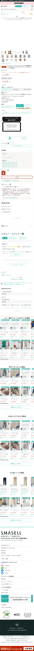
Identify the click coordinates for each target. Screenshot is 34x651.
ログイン (27, 6)
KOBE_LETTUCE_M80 (12, 125)
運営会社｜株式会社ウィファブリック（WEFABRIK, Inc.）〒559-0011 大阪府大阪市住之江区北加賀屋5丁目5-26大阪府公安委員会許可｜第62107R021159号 (17, 638)
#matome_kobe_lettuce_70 (9, 165)
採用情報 (3, 553)
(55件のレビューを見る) (17, 279)
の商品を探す (11, 180)
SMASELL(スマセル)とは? (8, 548)
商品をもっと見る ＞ (17, 407)
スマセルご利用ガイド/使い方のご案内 (11, 555)
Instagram (7, 565)
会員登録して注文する (20, 106)
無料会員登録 (18, 6)
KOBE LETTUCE (6, 63)
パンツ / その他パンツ (8, 157)
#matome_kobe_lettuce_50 (9, 163)
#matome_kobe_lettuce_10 (9, 162)
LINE (6, 568)
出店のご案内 (4, 592)
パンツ (4, 155)
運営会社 (3, 550)
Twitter (6, 573)
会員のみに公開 (3, 491)
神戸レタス (6, 14)
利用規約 (3, 579)
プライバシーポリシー (6, 581)
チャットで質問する (17, 145)
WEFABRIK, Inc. (18, 642)
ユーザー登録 (4, 590)
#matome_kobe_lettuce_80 (9, 166)
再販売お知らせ (9, 106)
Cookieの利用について (7, 584)
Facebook (7, 570)
